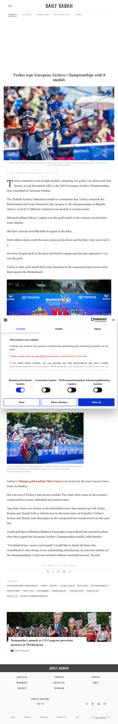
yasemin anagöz (58, 591)
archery (53, 585)
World (96, 677)
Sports (12, 14)
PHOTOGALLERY (22, 651)
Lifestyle (59, 682)
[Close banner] (113, 320)
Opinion (59, 688)
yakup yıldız (28, 591)
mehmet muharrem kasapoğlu (34, 596)
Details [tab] (59, 329)
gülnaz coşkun (67, 585)
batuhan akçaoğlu (99, 585)
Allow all (96, 402)
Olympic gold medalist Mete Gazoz (40, 481)
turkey (44, 585)
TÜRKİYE (59, 677)
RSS (77, 717)
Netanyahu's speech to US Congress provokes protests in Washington (42, 642)
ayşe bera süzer (76, 591)
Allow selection (59, 402)
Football (26, 14)
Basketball (43, 14)
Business (22, 682)
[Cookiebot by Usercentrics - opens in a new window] (93, 320)
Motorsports (62, 14)
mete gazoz (82, 585)
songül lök (12, 596)
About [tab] (97, 329)
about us (44, 717)
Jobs (13, 717)
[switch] (46, 390)
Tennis (79, 14)
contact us (62, 717)
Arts (96, 682)
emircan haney (13, 591)
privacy (27, 717)
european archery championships (22, 585)
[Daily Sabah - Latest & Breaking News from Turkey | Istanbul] (59, 6)
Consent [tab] (20, 329)
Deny (21, 402)
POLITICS (22, 677)
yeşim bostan (92, 591)
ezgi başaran (43, 591)
